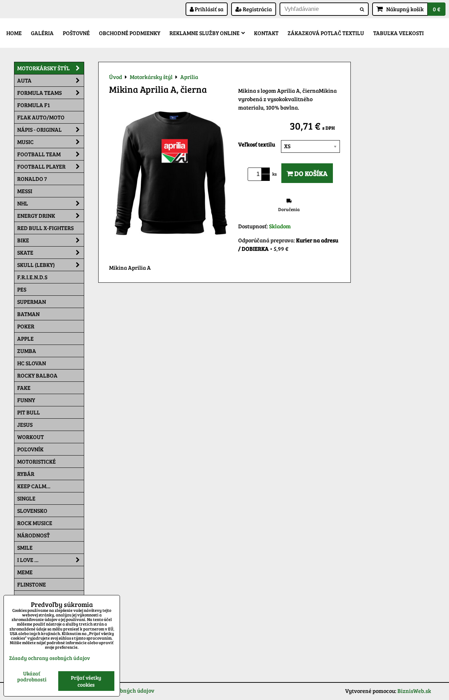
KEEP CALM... (34, 486)
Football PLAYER (41, 166)
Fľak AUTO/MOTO (41, 117)
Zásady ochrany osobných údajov (49, 657)
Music (25, 141)
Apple (25, 338)
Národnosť (33, 535)
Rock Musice (34, 522)
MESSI (24, 191)
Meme (25, 572)
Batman (28, 314)
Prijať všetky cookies (86, 681)
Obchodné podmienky (129, 33)
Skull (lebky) (36, 264)
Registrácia (257, 9)
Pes (21, 289)
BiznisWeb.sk (414, 690)
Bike (23, 240)
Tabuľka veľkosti (398, 33)
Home (14, 33)
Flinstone (31, 584)
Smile (25, 547)
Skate (25, 252)
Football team (39, 154)
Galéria (42, 33)
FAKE (24, 387)
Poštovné (76, 33)
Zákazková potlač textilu (326, 33)
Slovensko (32, 510)
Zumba (26, 350)
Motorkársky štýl (43, 68)
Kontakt (266, 33)
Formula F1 (33, 105)
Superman (31, 301)
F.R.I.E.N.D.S (32, 277)
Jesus (25, 424)
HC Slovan (31, 363)
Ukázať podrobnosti (31, 676)
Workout (30, 436)
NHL (22, 203)
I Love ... (28, 559)
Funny (26, 400)
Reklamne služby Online (204, 33)
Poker (25, 326)
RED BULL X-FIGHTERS (45, 227)
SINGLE (26, 498)
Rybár (25, 473)
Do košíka (310, 173)
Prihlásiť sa (208, 9)
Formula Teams (39, 92)
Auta (24, 80)
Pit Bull (28, 412)
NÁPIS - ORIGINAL (39, 129)
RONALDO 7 (32, 178)
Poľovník (30, 449)
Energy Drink (36, 215)
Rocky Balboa (37, 375)
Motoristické (36, 461)
